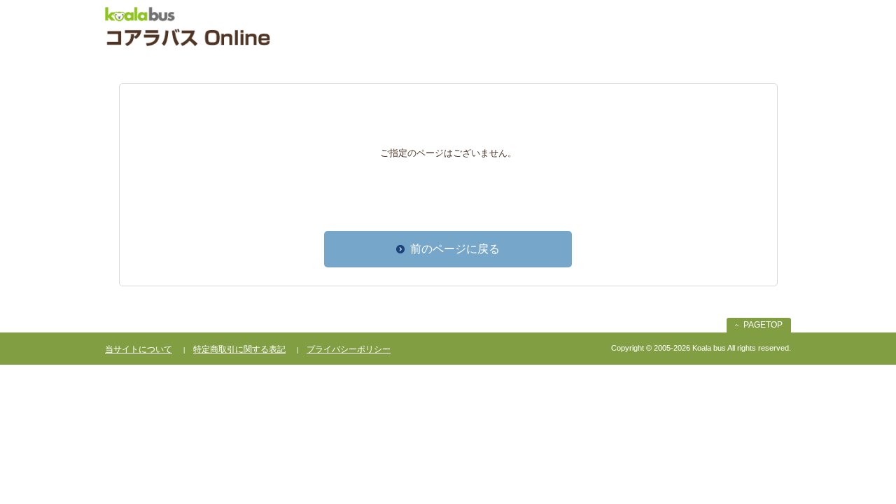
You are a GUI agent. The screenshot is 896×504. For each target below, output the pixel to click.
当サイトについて (138, 349)
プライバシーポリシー (349, 349)
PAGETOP (763, 325)
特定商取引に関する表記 (239, 349)
